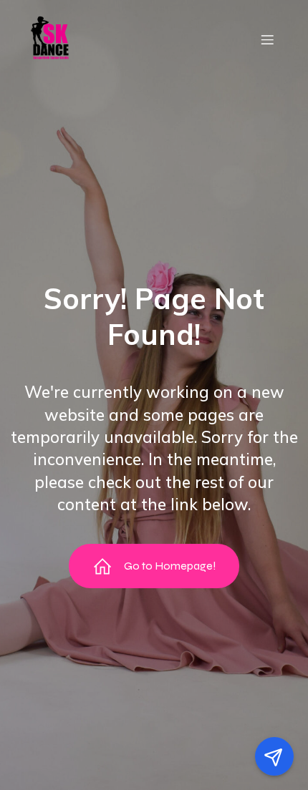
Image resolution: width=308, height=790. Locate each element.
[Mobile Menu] (267, 39)
